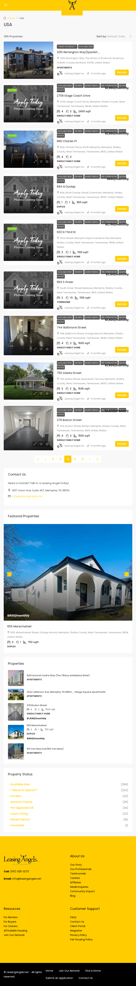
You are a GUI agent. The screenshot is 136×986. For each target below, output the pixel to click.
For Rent (78, 85)
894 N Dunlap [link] (66, 187)
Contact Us (86, 978)
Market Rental (92, 85)
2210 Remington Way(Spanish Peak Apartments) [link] (90, 52)
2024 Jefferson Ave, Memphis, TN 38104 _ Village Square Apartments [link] (66, 692)
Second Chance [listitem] (21, 802)
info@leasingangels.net (27, 496)
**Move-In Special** (67, 46)
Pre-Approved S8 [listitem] (21, 808)
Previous (9, 574)
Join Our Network (69, 971)
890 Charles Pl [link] (67, 141)
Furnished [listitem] (17, 825)
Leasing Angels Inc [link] (74, 73)
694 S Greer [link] (65, 282)
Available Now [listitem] (20, 784)
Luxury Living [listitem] (19, 813)
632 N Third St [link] (66, 232)
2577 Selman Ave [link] (19, 626)
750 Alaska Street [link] (69, 373)
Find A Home (93, 971)
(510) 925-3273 (19, 871)
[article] (68, 588)
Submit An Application (59, 978)
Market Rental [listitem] (20, 819)
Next (126, 574)
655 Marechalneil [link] (37, 725)
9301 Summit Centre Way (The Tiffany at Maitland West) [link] (58, 675)
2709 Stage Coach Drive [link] (73, 96)
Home (11, 18)
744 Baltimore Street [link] (71, 327)
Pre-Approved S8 (109, 85)
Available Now (86, 46)
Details (122, 72)
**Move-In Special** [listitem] (24, 790)
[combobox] (119, 36)
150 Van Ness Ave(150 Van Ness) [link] (45, 748)
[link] (28, 60)
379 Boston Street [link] (69, 420)
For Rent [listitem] (16, 796)
